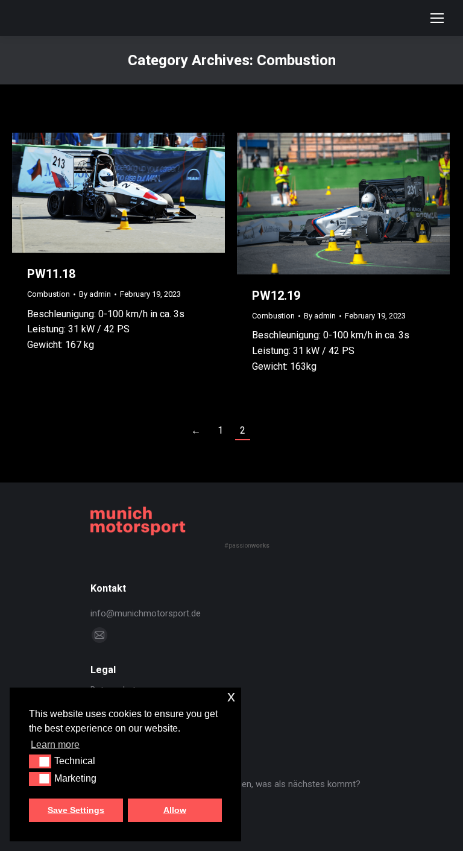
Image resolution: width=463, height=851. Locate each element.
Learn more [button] (55, 744)
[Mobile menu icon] (437, 18)
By (95, 294)
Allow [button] (174, 810)
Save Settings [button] (76, 810)
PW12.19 (276, 295)
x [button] (231, 696)
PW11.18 (51, 274)
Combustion (48, 294)
